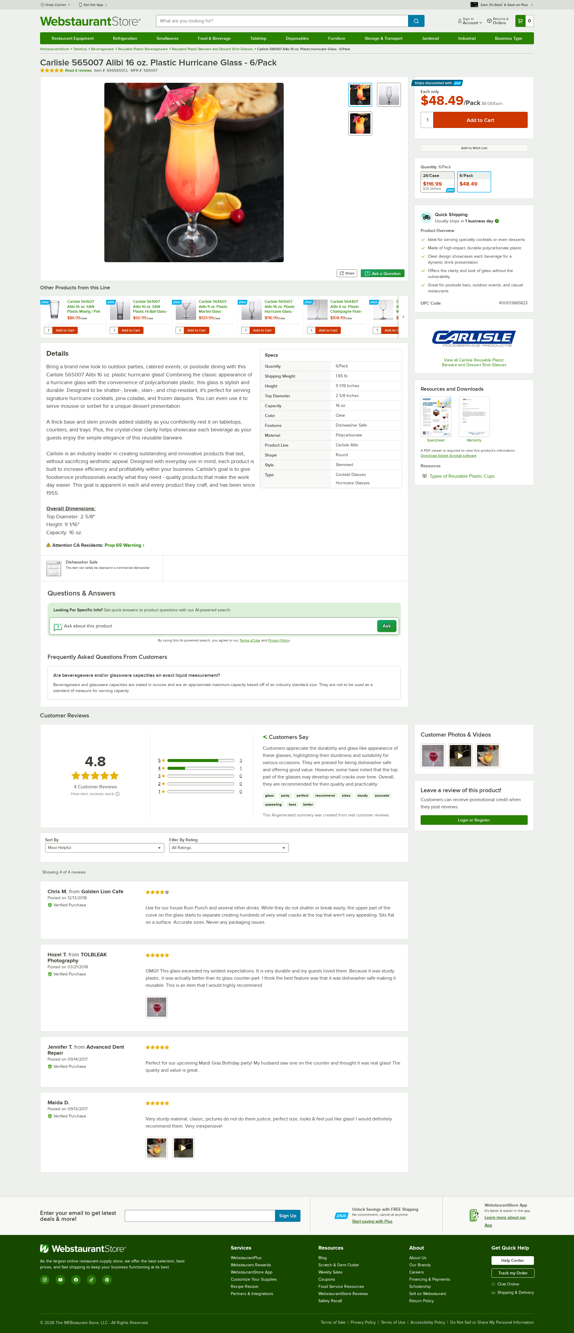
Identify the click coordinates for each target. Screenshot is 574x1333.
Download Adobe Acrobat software (449, 456)
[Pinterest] (107, 1280)
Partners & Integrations (252, 1293)
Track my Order (513, 1273)
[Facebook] (76, 1280)
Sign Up (287, 1216)
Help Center (55, 5)
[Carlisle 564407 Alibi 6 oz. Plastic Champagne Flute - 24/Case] (336, 317)
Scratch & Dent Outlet (338, 1265)
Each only (430, 91)
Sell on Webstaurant (427, 1293)
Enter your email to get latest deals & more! (78, 1216)
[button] (360, 95)
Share (350, 273)
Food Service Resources (341, 1286)
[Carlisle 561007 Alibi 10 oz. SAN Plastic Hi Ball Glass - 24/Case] (139, 317)
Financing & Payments (429, 1279)
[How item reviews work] (117, 794)
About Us (418, 1258)
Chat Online (508, 1284)
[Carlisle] (474, 339)
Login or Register (474, 820)
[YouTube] (60, 1280)
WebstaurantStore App (251, 1272)
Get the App (93, 5)
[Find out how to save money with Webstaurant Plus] (45, 302)
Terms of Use (249, 640)
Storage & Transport (383, 38)
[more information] (496, 221)
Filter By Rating (183, 840)
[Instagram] (45, 1280)
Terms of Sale (333, 1322)
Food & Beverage (214, 38)
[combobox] (282, 21)
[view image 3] (488, 755)
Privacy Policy (279, 640)
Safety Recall (330, 1301)
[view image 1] (433, 755)
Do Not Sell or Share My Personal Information (492, 1322)
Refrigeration (125, 38)
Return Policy (421, 1301)
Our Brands (420, 1265)
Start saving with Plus (372, 1221)
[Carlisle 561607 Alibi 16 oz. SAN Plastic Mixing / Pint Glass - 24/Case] (73, 317)
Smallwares (167, 38)
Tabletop (258, 38)
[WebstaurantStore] (115, 1248)
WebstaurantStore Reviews (343, 1293)
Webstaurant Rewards (251, 1265)
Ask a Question (386, 273)
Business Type (508, 38)
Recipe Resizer (245, 1286)
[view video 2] (460, 755)
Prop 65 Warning (123, 545)
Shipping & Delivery (515, 1292)
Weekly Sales (330, 1272)
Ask (387, 626)
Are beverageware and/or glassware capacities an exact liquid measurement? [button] (136, 675)
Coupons (326, 1279)
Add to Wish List (474, 148)
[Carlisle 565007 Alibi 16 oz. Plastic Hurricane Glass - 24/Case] (270, 317)
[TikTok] (91, 1280)
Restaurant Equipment (73, 38)
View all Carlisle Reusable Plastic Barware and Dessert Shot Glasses (474, 362)
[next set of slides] (403, 317)
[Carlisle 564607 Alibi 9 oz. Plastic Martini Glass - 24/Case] (205, 317)
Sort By (52, 840)
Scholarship (420, 1286)
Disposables (297, 38)
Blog (322, 1258)
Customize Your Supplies (254, 1279)
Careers (416, 1272)
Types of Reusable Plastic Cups (479, 476)
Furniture (336, 38)
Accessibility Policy (427, 1322)
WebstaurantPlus (246, 1258)
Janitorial (430, 38)
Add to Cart (65, 330)
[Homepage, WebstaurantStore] (90, 21)
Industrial (467, 38)
